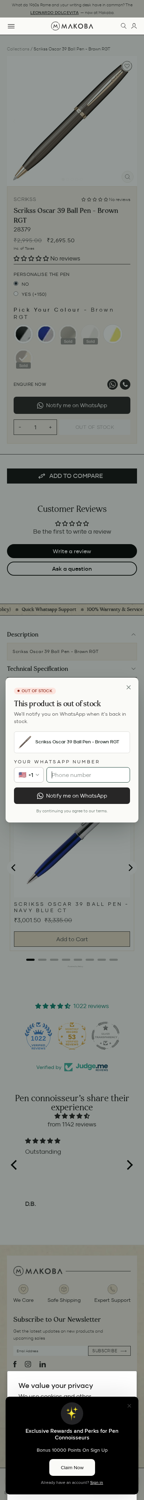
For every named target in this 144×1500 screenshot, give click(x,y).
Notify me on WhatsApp (76, 795)
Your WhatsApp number (57, 762)
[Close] (128, 687)
